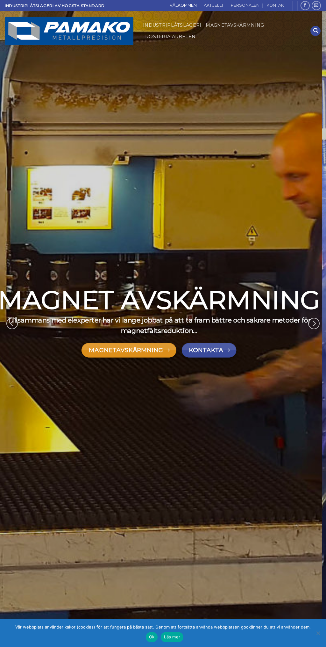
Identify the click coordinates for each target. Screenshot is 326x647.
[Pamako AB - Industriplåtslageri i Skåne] (69, 31)
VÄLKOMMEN (183, 5)
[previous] (12, 323)
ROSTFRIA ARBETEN (170, 36)
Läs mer (172, 636)
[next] (314, 323)
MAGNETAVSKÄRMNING (235, 25)
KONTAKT (276, 5)
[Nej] (318, 635)
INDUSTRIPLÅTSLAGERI (172, 25)
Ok (152, 636)
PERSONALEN (245, 5)
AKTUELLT (213, 5)
